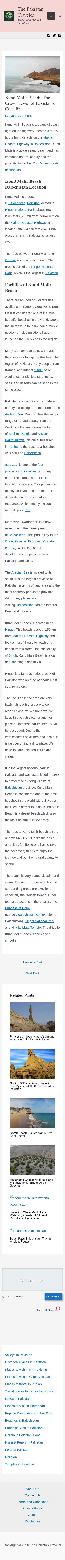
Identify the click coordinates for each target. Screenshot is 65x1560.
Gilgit (26, 434)
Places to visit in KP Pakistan (26, 1369)
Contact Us (33, 1495)
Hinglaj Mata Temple (26, 927)
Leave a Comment (18, 116)
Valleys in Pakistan (18, 1355)
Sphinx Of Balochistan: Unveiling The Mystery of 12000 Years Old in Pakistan (32, 1086)
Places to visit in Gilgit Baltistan (27, 1377)
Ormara (10, 260)
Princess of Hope (17, 908)
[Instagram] (59, 35)
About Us (32, 1489)
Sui (27, 510)
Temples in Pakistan (19, 1464)
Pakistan (33, 203)
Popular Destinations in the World (29, 1413)
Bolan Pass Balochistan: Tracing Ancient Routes (31, 1240)
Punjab (13, 446)
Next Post (32, 973)
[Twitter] (54, 35)
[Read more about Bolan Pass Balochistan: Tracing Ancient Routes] (28, 1230)
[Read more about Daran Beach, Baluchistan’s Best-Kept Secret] (32, 1113)
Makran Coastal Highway (28, 222)
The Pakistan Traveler (31, 12)
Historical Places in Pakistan (25, 1362)
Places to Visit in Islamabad (25, 1406)
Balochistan (42, 144)
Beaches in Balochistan (22, 1420)
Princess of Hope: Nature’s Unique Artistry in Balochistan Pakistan (32, 1038)
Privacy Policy (32, 1508)
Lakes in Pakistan (18, 1399)
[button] (60, 16)
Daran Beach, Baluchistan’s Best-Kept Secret (31, 1134)
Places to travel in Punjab (23, 1384)
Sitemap (32, 1515)
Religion (11, 1457)
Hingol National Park (20, 209)
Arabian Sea (14, 414)
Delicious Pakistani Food (23, 1435)
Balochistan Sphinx (32, 914)
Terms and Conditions (32, 1502)
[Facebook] (49, 35)
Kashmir (14, 434)
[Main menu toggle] (51, 16)
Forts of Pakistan (17, 1449)
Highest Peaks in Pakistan (24, 1442)
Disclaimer (32, 1521)
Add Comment (53, 1296)
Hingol (9, 629)
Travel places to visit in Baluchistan (30, 1391)
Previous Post (32, 962)
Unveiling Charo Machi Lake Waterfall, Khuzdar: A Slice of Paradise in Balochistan (28, 1215)
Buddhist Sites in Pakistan (24, 1428)
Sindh (38, 370)
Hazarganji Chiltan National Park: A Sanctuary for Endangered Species (31, 1182)
